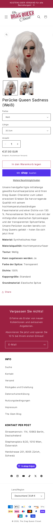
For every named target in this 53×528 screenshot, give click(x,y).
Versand (9, 380)
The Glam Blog (13, 414)
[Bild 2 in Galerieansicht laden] (26, 88)
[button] (6, 16)
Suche (8, 367)
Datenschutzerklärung (17, 394)
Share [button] (8, 292)
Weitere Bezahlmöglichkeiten (26, 180)
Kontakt (9, 374)
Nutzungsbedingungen (17, 400)
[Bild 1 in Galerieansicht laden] (10, 88)
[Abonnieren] (44, 344)
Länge (5, 124)
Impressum (11, 407)
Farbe (5, 111)
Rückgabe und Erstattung (19, 387)
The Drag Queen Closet (30, 521)
